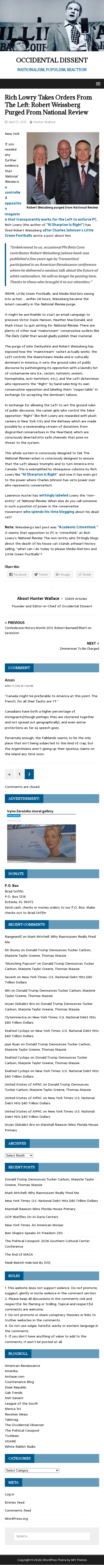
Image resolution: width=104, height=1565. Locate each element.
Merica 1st (13, 1408)
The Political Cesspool (22, 1430)
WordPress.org (16, 1518)
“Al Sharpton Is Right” (64, 224)
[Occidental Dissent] (52, 48)
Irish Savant (14, 1398)
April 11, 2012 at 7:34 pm (19, 686)
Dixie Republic (16, 1387)
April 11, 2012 (18, 121)
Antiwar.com (14, 1376)
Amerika (11, 1371)
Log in (9, 1494)
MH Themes (79, 1560)
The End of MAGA (19, 1254)
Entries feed (14, 1502)
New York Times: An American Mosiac (34, 1225)
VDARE (10, 1441)
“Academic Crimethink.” (78, 527)
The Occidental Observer (24, 1424)
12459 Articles (76, 598)
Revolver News (16, 1414)
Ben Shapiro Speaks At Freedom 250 (34, 1233)
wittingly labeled (53, 495)
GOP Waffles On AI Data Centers (31, 1216)
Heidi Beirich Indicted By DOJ (27, 1262)
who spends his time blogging (48, 511)
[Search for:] (52, 1536)
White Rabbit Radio (20, 1446)
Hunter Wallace (44, 121)
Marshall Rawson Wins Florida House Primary (40, 1208)
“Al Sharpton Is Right (39, 474)
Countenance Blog (19, 1381)
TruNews (12, 1435)
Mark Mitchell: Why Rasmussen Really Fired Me (42, 1192)
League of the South (21, 1403)
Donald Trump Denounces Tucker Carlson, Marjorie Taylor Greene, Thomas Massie (48, 952)
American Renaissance (22, 1365)
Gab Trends (13, 1392)
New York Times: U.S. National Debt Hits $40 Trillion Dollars (50, 1100)
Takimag (11, 1419)
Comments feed (18, 1510)
